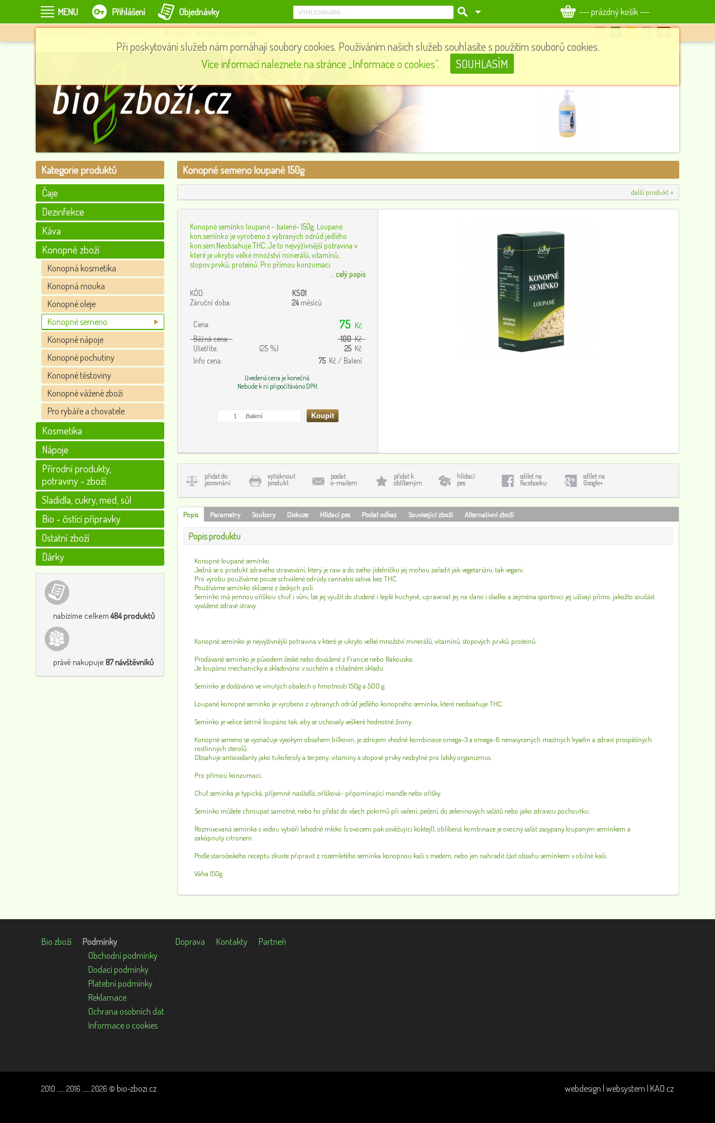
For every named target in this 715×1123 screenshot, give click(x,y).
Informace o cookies (123, 1025)
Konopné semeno (77, 321)
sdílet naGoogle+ (594, 479)
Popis (190, 514)
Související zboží (430, 514)
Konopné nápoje (75, 339)
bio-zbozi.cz (136, 1088)
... (348, 274)
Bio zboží (56, 941)
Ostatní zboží (65, 538)
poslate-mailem (344, 479)
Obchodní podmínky (123, 955)
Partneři (272, 941)
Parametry (225, 514)
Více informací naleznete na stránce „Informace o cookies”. (320, 63)
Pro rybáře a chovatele (86, 411)
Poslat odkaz (379, 514)
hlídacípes (466, 479)
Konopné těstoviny (79, 375)
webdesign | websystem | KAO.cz (619, 1088)
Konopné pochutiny (81, 357)
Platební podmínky (120, 983)
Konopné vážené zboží (85, 393)
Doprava (190, 941)
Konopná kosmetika (81, 268)
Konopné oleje (71, 303)
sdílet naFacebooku (533, 479)
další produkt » (652, 192)
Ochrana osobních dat (126, 1011)
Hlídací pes (335, 514)
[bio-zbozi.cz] (147, 102)
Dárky (53, 557)
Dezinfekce (63, 212)
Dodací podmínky (118, 969)
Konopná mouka (76, 285)
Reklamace (107, 997)
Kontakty (231, 941)
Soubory (263, 514)
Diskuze (297, 514)
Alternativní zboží (489, 514)
